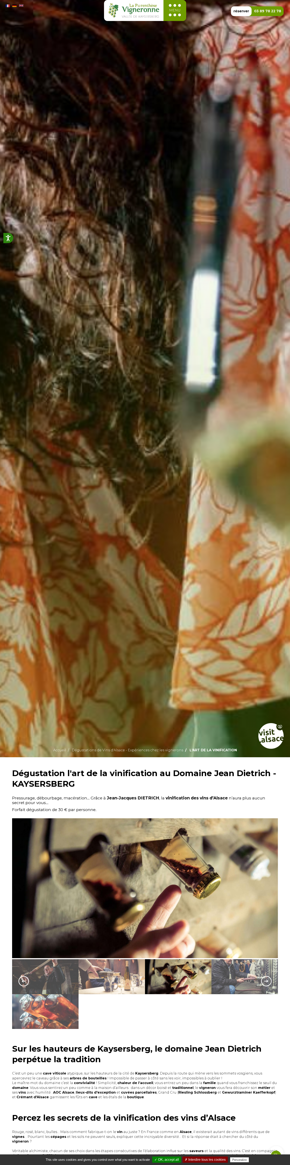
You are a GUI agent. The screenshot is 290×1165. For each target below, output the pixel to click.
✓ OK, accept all (166, 1159)
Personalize (239, 1159)
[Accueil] (133, 10)
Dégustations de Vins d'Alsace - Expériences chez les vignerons (127, 750)
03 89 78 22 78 (267, 11)
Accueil (59, 750)
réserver (241, 11)
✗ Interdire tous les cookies (205, 1159)
